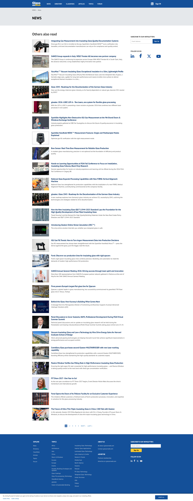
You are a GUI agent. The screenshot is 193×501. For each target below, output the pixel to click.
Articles (81, 4)
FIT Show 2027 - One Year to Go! (64, 378)
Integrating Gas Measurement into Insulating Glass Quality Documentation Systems (84, 41)
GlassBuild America (57, 479)
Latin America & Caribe (82, 454)
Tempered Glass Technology (83, 474)
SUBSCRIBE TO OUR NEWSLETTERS (143, 37)
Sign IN (158, 4)
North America (79, 463)
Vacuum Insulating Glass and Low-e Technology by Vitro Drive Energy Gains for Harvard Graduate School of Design (86, 333)
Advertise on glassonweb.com (107, 461)
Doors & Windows (57, 457)
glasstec (54, 482)
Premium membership (104, 458)
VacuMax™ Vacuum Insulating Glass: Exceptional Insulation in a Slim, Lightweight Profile (87, 71)
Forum (99, 4)
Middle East (78, 460)
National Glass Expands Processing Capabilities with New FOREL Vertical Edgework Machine (84, 180)
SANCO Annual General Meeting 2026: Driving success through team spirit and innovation (87, 271)
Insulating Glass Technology (83, 445)
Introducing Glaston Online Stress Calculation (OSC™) (73, 225)
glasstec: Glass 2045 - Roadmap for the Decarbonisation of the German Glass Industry (85, 194)
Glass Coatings (56, 473)
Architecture (55, 448)
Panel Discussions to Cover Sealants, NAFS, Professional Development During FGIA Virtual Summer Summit (87, 318)
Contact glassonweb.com (105, 449)
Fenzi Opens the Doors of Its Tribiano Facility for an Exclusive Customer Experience (84, 393)
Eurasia (54, 460)
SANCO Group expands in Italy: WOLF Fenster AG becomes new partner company (83, 56)
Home (34, 10)
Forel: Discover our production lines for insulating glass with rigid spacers (80, 255)
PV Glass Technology (81, 472)
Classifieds (70, 4)
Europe (54, 463)
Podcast (77, 469)
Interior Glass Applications (83, 448)
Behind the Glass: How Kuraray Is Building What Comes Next (75, 301)
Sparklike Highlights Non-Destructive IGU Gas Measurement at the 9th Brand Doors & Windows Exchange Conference (85, 118)
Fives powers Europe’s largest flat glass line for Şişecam (73, 286)
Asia (53, 451)
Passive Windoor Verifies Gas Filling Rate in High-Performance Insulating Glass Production (87, 363)
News (49, 4)
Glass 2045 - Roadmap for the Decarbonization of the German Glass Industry (81, 87)
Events (54, 466)
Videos (77, 483)
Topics (91, 4)
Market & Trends (80, 457)
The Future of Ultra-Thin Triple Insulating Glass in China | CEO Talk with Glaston (83, 409)
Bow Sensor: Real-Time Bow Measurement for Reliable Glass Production (80, 148)
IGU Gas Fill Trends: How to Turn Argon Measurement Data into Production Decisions (85, 240)
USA (76, 480)
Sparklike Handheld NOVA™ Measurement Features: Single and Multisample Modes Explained (85, 134)
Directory (58, 4)
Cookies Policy (6, 498)
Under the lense (79, 477)
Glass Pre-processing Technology (62, 476)
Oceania (77, 466)
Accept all (161, 497)
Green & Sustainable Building (61, 485)
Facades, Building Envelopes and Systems (62, 469)
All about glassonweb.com (106, 446)
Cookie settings (15, 498)
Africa (53, 445)
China (53, 454)
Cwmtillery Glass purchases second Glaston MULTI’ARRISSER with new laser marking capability (85, 348)
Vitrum (77, 486)
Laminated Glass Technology (83, 451)
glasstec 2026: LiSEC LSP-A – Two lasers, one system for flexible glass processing (83, 102)
